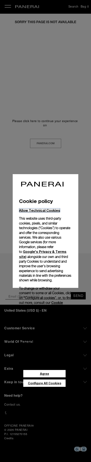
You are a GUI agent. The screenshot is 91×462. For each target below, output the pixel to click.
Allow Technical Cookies (39, 210)
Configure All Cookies (44, 383)
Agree (44, 373)
